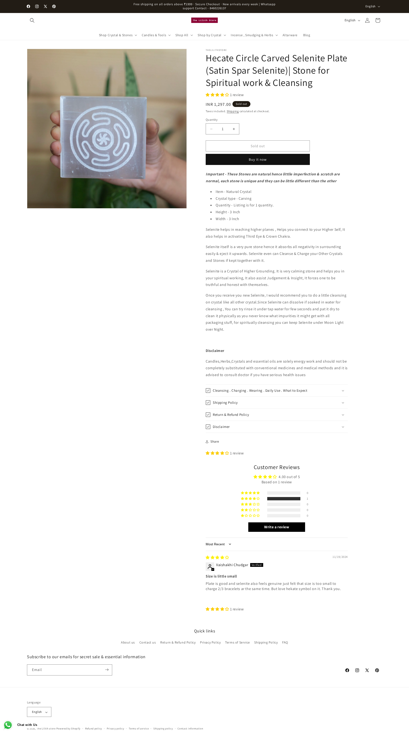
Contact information (190, 728)
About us (128, 642)
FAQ (285, 642)
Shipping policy (163, 728)
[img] (217, 557)
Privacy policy (115, 728)
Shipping (233, 111)
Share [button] (214, 441)
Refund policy (93, 728)
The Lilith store (46, 728)
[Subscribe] (107, 669)
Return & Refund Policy (178, 642)
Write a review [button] (276, 526)
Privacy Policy (210, 642)
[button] (32, 20)
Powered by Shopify (68, 728)
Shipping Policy (266, 642)
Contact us (147, 642)
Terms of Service (237, 642)
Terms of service (139, 728)
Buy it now (258, 159)
